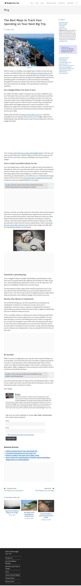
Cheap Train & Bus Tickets (65, 70)
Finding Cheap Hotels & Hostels (66, 68)
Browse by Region (63, 24)
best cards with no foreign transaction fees (38, 178)
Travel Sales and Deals (64, 58)
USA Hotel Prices (63, 71)
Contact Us (8, 558)
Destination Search (63, 22)
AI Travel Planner (63, 61)
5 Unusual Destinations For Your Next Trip (21, 453)
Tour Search (62, 27)
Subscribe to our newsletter (65, 47)
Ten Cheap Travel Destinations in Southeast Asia (29, 514)
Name (7, 421)
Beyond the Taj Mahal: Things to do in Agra (12, 511)
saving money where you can (31, 115)
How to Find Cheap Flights (65, 67)
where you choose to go (39, 73)
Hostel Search (62, 25)
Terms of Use (9, 581)
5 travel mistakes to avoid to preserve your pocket (46, 515)
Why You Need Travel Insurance (66, 65)
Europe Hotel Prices (63, 73)
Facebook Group (63, 28)
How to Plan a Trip (63, 64)
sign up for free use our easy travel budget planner (27, 153)
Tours (7, 572)
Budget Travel (10, 29)
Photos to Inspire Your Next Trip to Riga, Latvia (22, 455)
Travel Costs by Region (12, 575)
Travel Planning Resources (65, 62)
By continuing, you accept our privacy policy (21, 435)
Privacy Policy (9, 578)
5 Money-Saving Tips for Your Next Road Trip (21, 451)
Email (7, 428)
